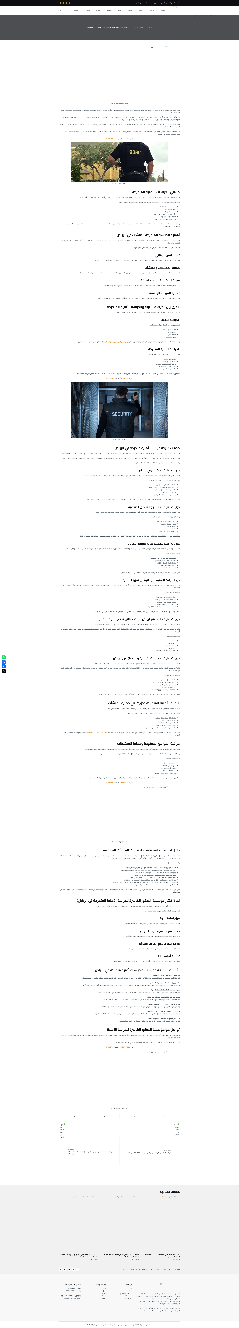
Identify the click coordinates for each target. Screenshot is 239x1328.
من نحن (152, 10)
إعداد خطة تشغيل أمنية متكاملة (96, 732)
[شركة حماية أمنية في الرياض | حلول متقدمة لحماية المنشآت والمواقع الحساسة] (119, 1224)
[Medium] (60, 1269)
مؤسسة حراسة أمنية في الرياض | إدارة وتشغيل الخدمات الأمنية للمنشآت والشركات (79, 1255)
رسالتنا (130, 1290)
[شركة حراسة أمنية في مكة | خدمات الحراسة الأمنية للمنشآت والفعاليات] (160, 1224)
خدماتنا (140, 10)
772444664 (89, 1324)
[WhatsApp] (61, 3)
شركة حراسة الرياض (135, 27)
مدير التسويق (128, 1298)
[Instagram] (63, 3)
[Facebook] (69, 3)
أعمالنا (119, 10)
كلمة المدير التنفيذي (126, 1293)
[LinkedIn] (74, 1116)
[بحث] (61, 10)
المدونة (98, 10)
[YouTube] (64, 1269)
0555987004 (72, 1288)
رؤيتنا (131, 1288)
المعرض (88, 10)
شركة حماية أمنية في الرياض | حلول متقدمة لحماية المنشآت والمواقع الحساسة (121, 1255)
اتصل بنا (76, 10)
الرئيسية (163, 10)
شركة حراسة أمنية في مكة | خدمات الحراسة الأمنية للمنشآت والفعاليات (162, 1255)
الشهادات (109, 10)
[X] (4, 671)
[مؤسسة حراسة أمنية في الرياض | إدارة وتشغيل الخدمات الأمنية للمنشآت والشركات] (78, 1224)
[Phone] (4, 662)
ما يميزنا (104, 1298)
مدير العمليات (128, 1295)
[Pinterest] (104, 1116)
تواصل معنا (103, 1290)
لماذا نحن (130, 10)
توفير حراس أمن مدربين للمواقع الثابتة (116, 341)
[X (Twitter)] (66, 3)
